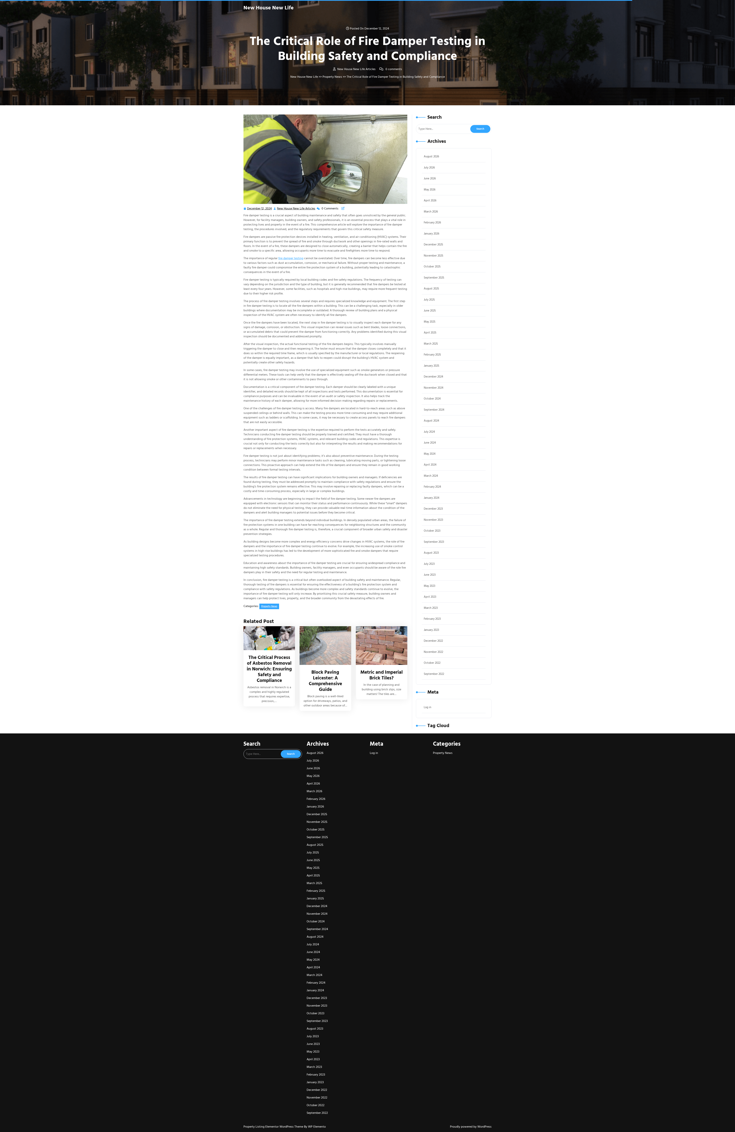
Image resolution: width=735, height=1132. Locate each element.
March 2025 (431, 344)
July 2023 (429, 564)
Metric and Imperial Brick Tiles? (381, 675)
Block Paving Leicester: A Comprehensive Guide (325, 681)
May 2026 (429, 190)
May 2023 (429, 586)
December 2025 (433, 245)
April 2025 (430, 333)
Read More (268, 638)
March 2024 (431, 476)
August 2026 (431, 156)
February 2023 (432, 619)
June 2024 (430, 443)
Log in (427, 707)
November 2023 (433, 520)
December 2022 (433, 641)
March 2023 (431, 608)
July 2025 (429, 300)
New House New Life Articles (296, 208)
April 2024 (430, 465)
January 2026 (431, 234)
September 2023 (434, 542)
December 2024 (433, 377)
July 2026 (429, 168)
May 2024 (429, 454)
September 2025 (434, 278)
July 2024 (429, 432)
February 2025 (432, 355)
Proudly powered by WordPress (471, 1127)
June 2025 (430, 311)
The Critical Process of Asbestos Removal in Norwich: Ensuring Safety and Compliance (269, 669)
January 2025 (431, 366)
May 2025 (429, 322)
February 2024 (432, 487)
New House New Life (268, 7)
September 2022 (434, 674)
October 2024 (432, 399)
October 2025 (432, 267)
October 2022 (432, 663)
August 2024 (431, 421)
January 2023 (431, 630)
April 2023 (430, 597)
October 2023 (432, 531)
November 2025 (433, 256)
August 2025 (431, 289)
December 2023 (433, 509)
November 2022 (433, 652)
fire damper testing (290, 258)
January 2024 (431, 498)
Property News (332, 77)
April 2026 (430, 201)
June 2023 (430, 575)
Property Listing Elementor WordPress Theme (273, 1127)
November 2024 (433, 388)
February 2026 (432, 223)
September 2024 (434, 410)
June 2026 (430, 179)
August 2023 (431, 553)
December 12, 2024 (259, 208)
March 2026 (431, 212)
